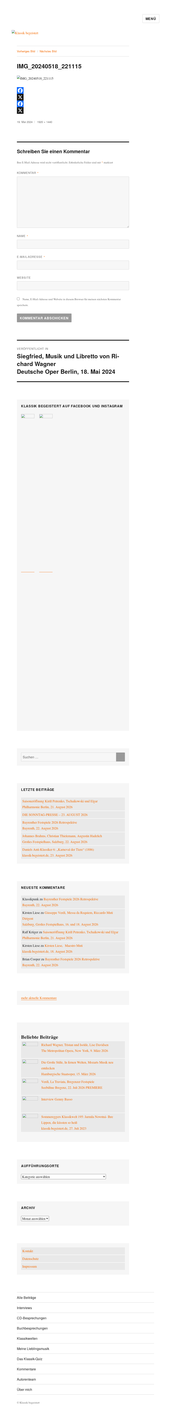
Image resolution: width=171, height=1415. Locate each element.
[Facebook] (73, 90)
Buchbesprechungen (32, 1328)
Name (22, 236)
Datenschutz (30, 1258)
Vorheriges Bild (26, 51)
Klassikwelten (27, 1338)
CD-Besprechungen (32, 1318)
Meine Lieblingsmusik (33, 1348)
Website (24, 278)
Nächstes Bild (48, 51)
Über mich (24, 1389)
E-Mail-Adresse (31, 257)
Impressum (29, 1266)
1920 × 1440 (44, 122)
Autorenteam (26, 1379)
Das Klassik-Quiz (29, 1358)
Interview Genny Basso (56, 1099)
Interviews (24, 1307)
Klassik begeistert (53, 18)
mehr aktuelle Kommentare (39, 998)
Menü (151, 18)
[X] (73, 97)
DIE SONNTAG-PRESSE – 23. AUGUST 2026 (55, 814)
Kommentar (28, 173)
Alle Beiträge (26, 1297)
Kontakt (27, 1251)
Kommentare (26, 1369)
